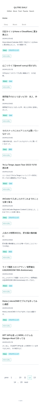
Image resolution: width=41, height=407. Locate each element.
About (15, 11)
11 (25, 377)
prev (6, 377)
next (26, 382)
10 (20, 377)
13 (34, 377)
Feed (20, 11)
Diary (6, 24)
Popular (25, 11)
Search (31, 11)
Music (15, 24)
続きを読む (6, 56)
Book (24, 24)
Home (4, 18)
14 (15, 382)
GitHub (9, 11)
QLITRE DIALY (20, 7)
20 (21, 382)
